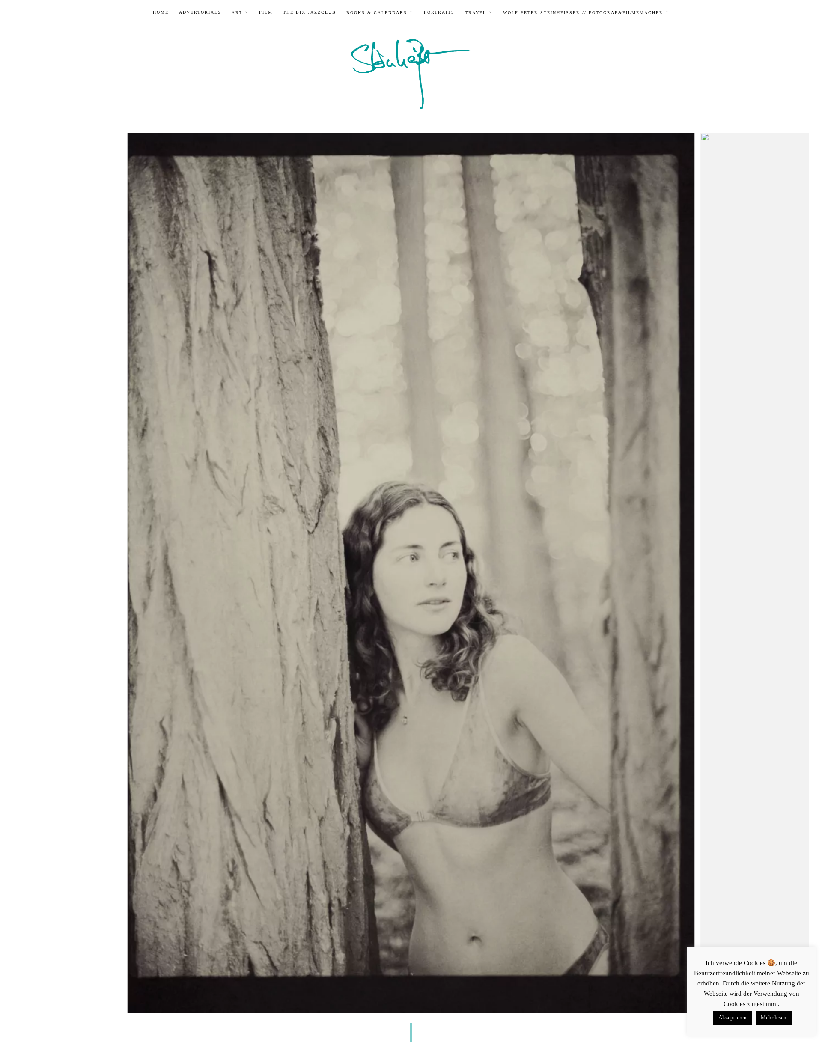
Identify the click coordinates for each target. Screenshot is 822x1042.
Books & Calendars (376, 12)
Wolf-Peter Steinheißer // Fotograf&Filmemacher (583, 12)
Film (266, 12)
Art (237, 12)
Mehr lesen (773, 1017)
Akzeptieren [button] (732, 1017)
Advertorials (200, 12)
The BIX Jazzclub (309, 12)
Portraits (439, 12)
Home (161, 12)
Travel (475, 12)
